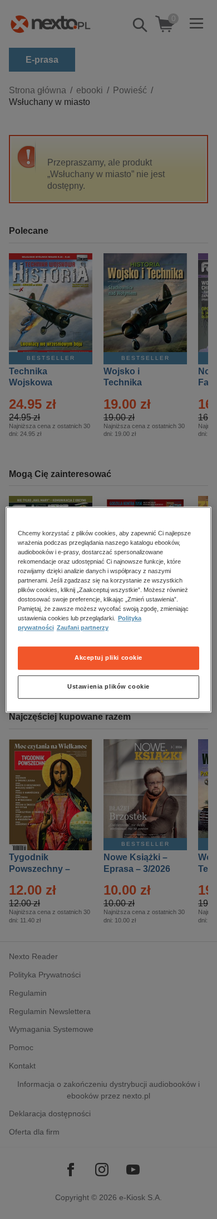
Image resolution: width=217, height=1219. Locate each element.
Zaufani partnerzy (82, 627)
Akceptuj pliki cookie (108, 657)
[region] (109, 609)
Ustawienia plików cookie (108, 686)
